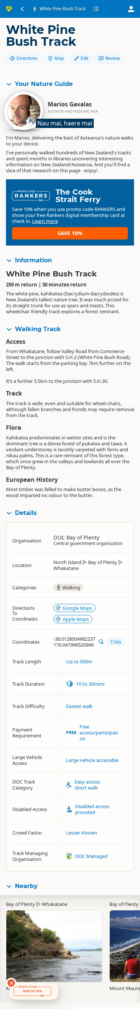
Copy (116, 641)
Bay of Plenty (20, 904)
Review (112, 58)
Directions (27, 58)
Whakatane (54, 904)
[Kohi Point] (54, 942)
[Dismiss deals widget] (11, 983)
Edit (84, 58)
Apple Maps (76, 619)
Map (59, 58)
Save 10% (70, 233)
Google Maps (77, 608)
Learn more (45, 221)
